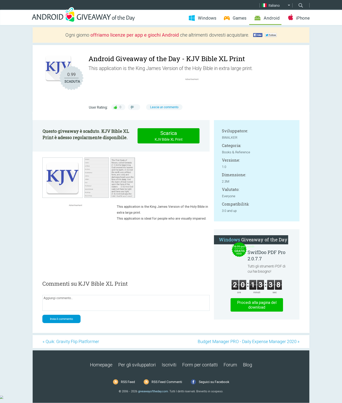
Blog (247, 365)
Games (239, 18)
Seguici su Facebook (214, 382)
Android (272, 18)
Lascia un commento (164, 107)
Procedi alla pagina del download (256, 305)
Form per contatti (200, 365)
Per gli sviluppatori (137, 365)
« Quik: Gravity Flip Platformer (71, 341)
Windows (207, 18)
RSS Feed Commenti (167, 382)
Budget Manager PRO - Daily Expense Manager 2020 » (248, 341)
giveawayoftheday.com (153, 391)
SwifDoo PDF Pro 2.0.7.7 (266, 255)
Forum (230, 365)
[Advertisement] (193, 91)
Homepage (101, 365)
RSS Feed (128, 382)
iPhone (303, 18)
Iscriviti (169, 365)
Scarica (168, 135)
